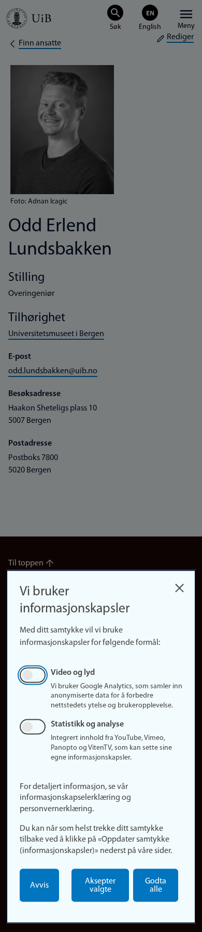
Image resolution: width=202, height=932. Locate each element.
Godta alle (155, 885)
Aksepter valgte (100, 885)
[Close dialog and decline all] (179, 585)
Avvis (39, 885)
